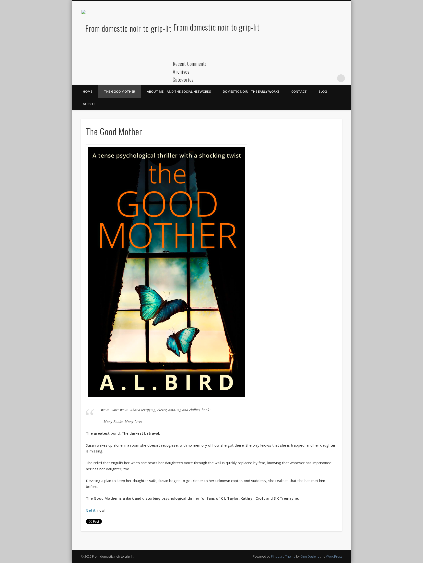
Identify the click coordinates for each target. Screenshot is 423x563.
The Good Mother (119, 91)
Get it (91, 510)
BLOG (322, 91)
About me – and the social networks (179, 91)
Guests (89, 104)
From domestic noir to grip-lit (217, 27)
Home (87, 91)
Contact (299, 91)
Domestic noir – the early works (251, 91)
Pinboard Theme (283, 556)
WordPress (334, 556)
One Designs (309, 556)
